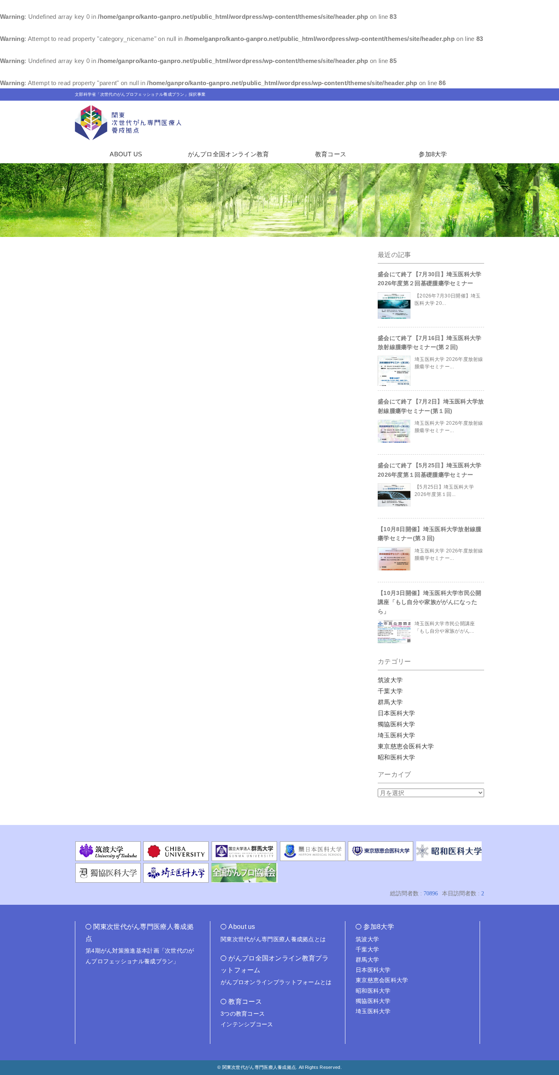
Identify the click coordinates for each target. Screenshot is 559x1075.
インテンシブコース (247, 1024)
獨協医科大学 (396, 724)
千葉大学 (390, 690)
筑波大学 (390, 679)
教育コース (331, 154)
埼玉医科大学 (396, 735)
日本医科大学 (396, 713)
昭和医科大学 (396, 757)
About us (241, 926)
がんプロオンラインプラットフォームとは (276, 982)
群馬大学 (390, 702)
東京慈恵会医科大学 (406, 746)
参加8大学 (433, 154)
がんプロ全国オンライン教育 (228, 154)
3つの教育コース (243, 1013)
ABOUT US (126, 154)
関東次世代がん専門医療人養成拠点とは (273, 939)
